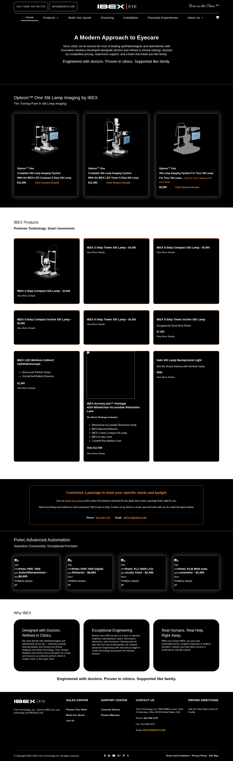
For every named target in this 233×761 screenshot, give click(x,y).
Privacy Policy (199, 755)
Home (30, 17)
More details (25, 581)
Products (49, 17)
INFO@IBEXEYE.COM (63, 6)
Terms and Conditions (178, 755)
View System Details (47, 182)
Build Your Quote (79, 17)
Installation (130, 17)
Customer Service (110, 709)
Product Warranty (110, 715)
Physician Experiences (163, 17)
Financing (107, 17)
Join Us (70, 720)
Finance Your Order (76, 709)
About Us (194, 17)
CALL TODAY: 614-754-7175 (30, 6)
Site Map (213, 755)
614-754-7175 (103, 517)
